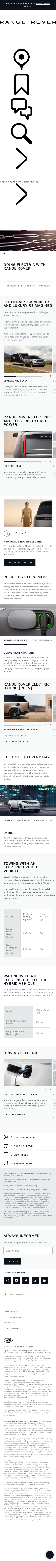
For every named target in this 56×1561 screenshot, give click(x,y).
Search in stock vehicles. (37, 5)
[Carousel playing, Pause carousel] (4, 256)
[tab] (16, 640)
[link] (28, 36)
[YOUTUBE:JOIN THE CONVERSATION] (16, 1280)
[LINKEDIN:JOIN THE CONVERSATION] (44, 1280)
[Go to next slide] (50, 376)
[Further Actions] (50, 1555)
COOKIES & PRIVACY (12, 1328)
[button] (28, 11)
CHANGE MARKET (11, 1311)
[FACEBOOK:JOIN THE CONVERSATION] (25, 1280)
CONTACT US (9, 1322)
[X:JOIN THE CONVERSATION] (35, 1280)
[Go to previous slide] (46, 376)
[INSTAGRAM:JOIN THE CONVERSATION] (7, 1280)
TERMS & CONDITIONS (13, 1317)
